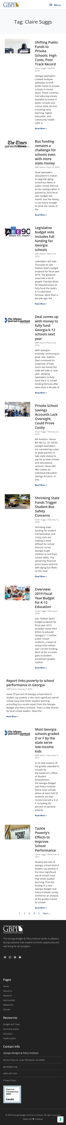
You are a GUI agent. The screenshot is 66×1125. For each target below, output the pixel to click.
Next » (46, 913)
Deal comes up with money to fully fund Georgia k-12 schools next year (46, 327)
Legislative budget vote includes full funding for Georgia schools (44, 238)
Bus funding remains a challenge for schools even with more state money (45, 152)
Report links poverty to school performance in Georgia (30, 682)
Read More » (41, 128)
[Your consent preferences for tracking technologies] (60, 1119)
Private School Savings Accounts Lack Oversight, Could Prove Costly (46, 416)
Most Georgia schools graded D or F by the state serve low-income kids (47, 740)
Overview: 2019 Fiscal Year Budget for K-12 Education (44, 598)
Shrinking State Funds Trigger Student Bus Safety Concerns (47, 507)
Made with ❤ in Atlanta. (33, 1119)
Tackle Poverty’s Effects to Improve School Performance (45, 839)
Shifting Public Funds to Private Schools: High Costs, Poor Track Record (46, 53)
